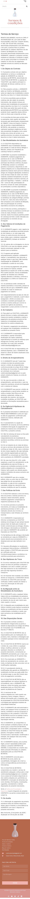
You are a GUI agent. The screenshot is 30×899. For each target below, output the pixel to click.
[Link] (18, 896)
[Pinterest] (15, 896)
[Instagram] (4, 1)
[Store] (21, 896)
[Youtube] (11, 896)
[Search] (26, 6)
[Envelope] (6, 1)
